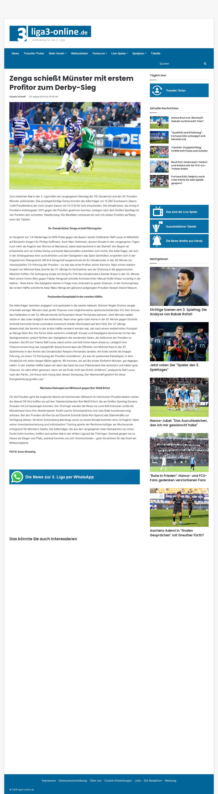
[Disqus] (75, 722)
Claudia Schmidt (17, 96)
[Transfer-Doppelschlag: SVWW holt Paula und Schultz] (159, 152)
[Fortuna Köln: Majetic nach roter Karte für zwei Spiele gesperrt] (159, 181)
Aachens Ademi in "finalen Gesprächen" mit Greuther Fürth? (177, 533)
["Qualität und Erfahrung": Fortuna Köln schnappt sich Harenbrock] (159, 137)
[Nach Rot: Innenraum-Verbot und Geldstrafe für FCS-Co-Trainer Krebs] (159, 167)
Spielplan (138, 53)
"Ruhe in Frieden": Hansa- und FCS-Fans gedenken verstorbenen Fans (178, 478)
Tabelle (155, 53)
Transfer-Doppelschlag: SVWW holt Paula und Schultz (189, 149)
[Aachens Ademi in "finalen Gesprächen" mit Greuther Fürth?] (179, 507)
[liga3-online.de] (50, 33)
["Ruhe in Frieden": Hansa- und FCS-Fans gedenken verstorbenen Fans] (179, 452)
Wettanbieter (79, 53)
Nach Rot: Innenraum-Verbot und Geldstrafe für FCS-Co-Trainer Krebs (189, 165)
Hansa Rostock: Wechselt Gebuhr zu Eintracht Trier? (187, 119)
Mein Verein (56, 53)
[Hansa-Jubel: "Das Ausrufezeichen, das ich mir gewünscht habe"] (179, 397)
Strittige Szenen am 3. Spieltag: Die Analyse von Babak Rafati (178, 312)
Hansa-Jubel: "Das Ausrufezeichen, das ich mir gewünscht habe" (179, 423)
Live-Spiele (118, 53)
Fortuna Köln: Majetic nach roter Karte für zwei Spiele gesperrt (188, 180)
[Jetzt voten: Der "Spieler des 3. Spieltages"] (179, 341)
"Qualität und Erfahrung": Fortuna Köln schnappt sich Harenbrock (188, 136)
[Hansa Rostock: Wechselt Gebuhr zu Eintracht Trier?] (159, 122)
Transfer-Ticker (34, 53)
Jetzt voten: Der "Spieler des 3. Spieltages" (174, 367)
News (15, 53)
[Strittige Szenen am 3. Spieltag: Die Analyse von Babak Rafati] (179, 286)
